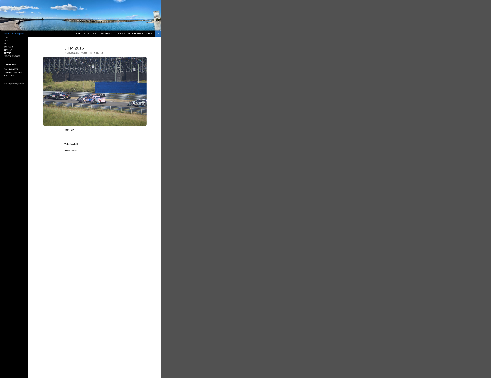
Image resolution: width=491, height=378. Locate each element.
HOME (6, 38)
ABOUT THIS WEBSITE (12, 56)
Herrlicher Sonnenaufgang (13, 72)
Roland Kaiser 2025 (11, 69)
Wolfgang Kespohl (14, 33)
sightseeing (106, 33)
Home (78, 33)
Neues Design (9, 75)
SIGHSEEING (8, 47)
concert (119, 33)
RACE (85, 33)
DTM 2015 (99, 53)
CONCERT (8, 50)
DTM (94, 33)
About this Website (135, 33)
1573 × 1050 (87, 53)
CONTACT (7, 53)
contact (150, 33)
